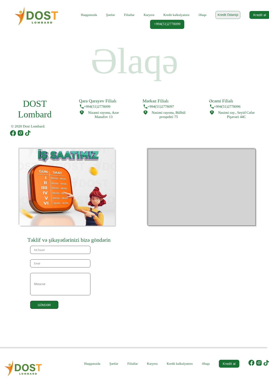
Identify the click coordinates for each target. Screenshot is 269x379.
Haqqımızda (89, 15)
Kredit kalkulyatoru (176, 15)
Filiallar (129, 15)
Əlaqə (202, 15)
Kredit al (229, 364)
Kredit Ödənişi (228, 15)
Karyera (149, 15)
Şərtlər (110, 15)
